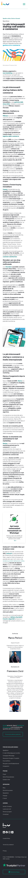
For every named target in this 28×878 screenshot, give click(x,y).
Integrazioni (6, 766)
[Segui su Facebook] (7, 832)
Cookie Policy (6, 838)
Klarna (20, 381)
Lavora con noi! (7, 809)
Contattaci (6, 814)
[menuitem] (24, 4)
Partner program (7, 811)
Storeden (8, 267)
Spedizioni (5, 750)
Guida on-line (6, 779)
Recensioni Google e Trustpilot (11, 758)
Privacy (5, 850)
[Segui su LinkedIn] (4, 832)
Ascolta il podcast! (15, 343)
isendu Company (7, 806)
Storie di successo (8, 790)
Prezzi (4, 774)
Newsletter (6, 793)
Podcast (5, 795)
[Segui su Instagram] (9, 832)
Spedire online (7, 18)
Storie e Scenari (15, 18)
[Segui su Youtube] (12, 832)
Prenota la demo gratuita (13, 734)
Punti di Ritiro (6, 761)
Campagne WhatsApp (8, 755)
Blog (4, 787)
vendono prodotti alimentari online (13, 561)
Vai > (15, 540)
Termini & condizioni (8, 844)
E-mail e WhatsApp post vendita (11, 753)
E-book (5, 798)
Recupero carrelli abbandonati (11, 763)
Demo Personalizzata (8, 777)
